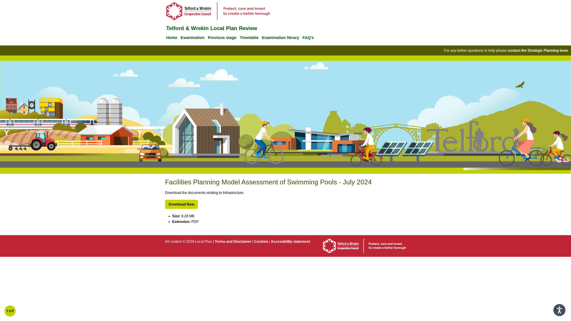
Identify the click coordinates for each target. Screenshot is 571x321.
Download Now (181, 204)
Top (10, 311)
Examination (193, 37)
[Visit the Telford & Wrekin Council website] (364, 252)
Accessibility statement (290, 241)
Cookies (261, 241)
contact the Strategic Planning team (538, 50)
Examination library (280, 37)
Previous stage (222, 37)
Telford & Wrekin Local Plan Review (211, 28)
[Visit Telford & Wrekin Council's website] (218, 19)
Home (171, 37)
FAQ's (308, 37)
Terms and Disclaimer (233, 241)
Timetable (249, 37)
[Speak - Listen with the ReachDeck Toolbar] (559, 310)
